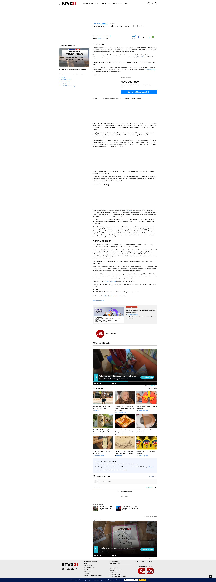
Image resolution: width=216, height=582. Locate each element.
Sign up (154, 476)
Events (120, 3)
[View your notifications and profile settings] (155, 487)
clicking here (150, 467)
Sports (97, 3)
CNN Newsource (98, 36)
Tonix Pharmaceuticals (132, 314)
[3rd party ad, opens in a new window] (109, 314)
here (125, 469)
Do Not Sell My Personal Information (94, 575)
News (78, 3)
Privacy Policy (88, 571)
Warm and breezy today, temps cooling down (73, 69)
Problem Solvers (105, 3)
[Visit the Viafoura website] (153, 516)
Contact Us (87, 563)
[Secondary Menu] (61, 3)
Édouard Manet (141, 57)
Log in (149, 476)
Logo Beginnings (150, 69)
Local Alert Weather (88, 3)
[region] (125, 496)
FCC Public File (88, 569)
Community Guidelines (90, 561)
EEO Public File (88, 565)
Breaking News (63, 77)
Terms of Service (88, 573)
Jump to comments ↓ (98, 300)
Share (126, 3)
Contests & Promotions (65, 79)
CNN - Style (107, 296)
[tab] (97, 487)
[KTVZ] (69, 3)
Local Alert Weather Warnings (67, 86)
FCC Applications (89, 567)
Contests (114, 3)
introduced (129, 210)
